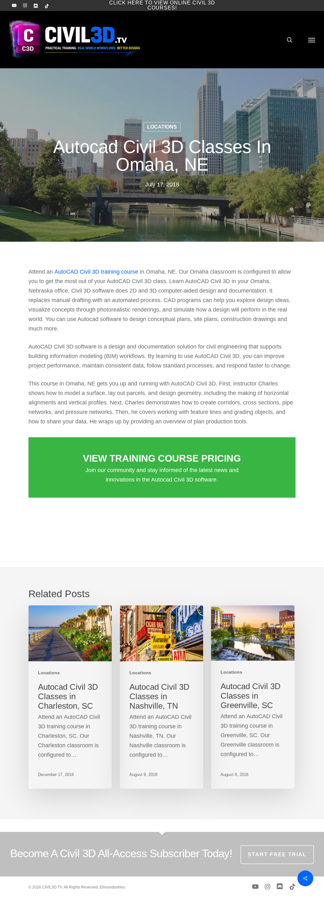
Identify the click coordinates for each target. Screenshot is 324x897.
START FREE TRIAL (277, 854)
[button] (311, 39)
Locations (162, 127)
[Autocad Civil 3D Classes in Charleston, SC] (70, 697)
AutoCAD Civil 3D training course (96, 272)
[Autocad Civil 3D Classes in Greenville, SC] (252, 697)
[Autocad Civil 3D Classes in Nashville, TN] (161, 697)
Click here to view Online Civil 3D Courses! (162, 5)
